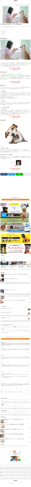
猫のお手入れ (25, 473)
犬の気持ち (21, 470)
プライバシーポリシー (15, 482)
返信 (28, 352)
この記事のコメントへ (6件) (15, 199)
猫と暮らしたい (12, 473)
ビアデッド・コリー (4, 406)
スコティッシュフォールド (16, 412)
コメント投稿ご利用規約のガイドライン (13, 336)
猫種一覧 (16, 414)
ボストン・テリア (16, 400)
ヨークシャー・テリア (26, 400)
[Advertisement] (15, 186)
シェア (4, 174)
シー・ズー (9, 406)
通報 (29, 347)
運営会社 (19, 482)
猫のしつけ (2, 473)
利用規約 (12, 482)
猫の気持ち (21, 473)
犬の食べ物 (7, 470)
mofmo (15, 1)
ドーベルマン (3, 400)
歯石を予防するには (4, 32)
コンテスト (28, 3)
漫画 (21, 3)
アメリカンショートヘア (4, 412)
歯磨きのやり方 (3, 33)
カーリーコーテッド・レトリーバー (16, 406)
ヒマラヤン (26, 412)
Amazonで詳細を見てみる (15, 69)
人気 (3, 3)
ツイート (12, 174)
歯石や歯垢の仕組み (4, 31)
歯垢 (2, 257)
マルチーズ (21, 400)
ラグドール (22, 412)
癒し (15, 3)
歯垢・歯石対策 (3, 34)
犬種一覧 (16, 402)
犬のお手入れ (25, 470)
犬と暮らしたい (12, 470)
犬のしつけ (2, 470)
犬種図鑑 (16, 408)
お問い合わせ (8, 482)
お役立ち (9, 3)
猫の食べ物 (7, 473)
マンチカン (10, 412)
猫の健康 (16, 473)
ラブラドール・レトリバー (9, 400)
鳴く (4, 447)
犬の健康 (16, 470)
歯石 (4, 257)
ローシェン (23, 406)
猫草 (2, 447)
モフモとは (22, 482)
